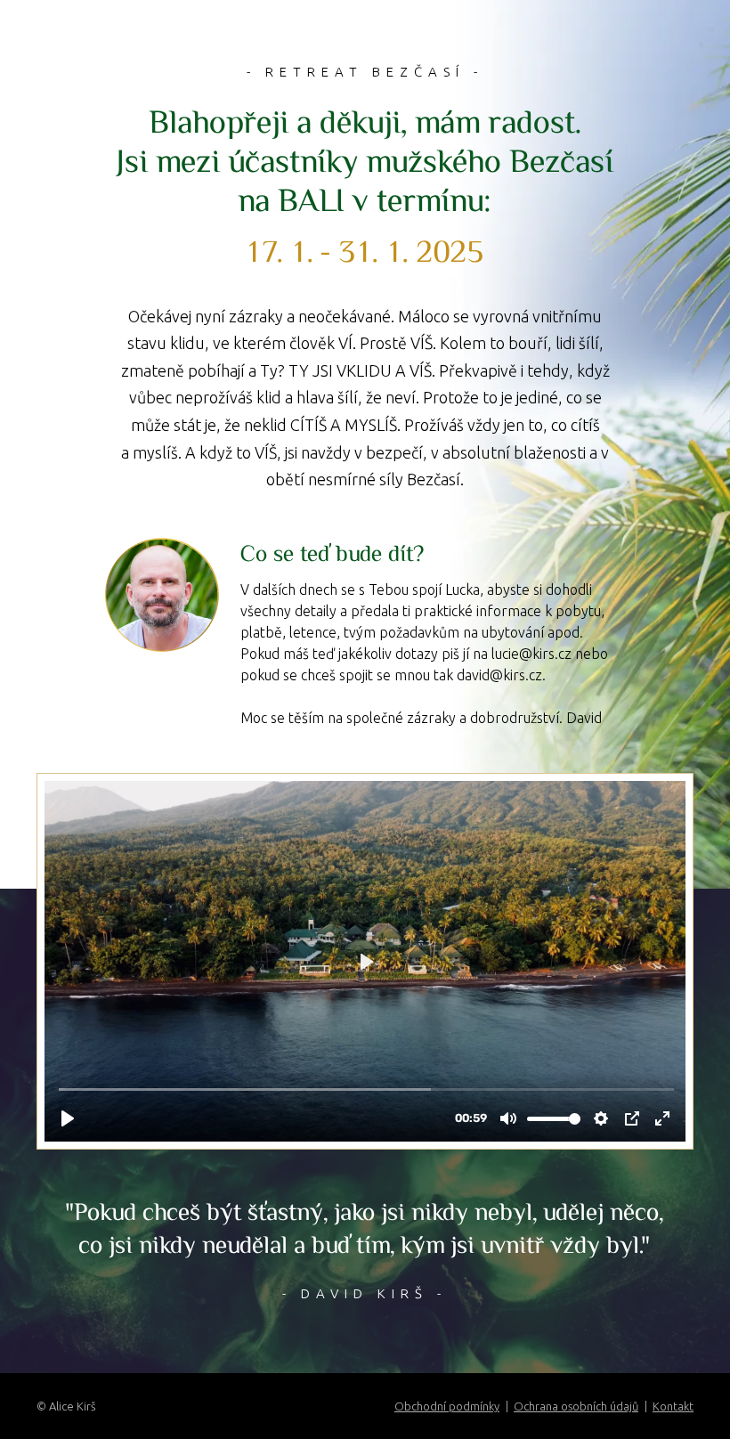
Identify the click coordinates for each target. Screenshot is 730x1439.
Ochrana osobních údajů (576, 1406)
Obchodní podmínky (446, 1406)
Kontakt (673, 1406)
